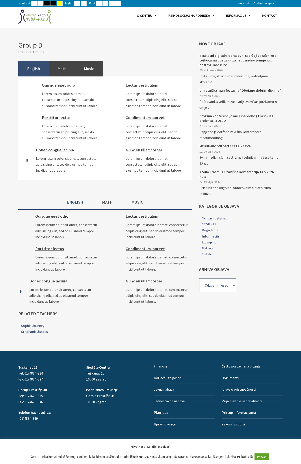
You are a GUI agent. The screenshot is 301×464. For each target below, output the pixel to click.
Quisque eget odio (58, 85)
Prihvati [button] (261, 457)
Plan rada (161, 412)
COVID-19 (209, 224)
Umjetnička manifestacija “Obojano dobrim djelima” (240, 90)
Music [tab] (89, 68)
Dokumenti (230, 378)
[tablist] (105, 68)
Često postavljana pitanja (241, 366)
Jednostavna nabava (169, 401)
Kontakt (269, 15)
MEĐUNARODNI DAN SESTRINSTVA (225, 146)
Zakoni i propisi (233, 424)
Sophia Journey (32, 325)
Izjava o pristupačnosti (239, 389)
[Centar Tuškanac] (34, 16)
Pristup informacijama (239, 412)
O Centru (144, 15)
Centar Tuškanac (214, 218)
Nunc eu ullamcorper (144, 149)
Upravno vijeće (165, 424)
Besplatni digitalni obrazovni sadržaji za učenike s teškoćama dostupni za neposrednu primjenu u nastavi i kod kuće (237, 60)
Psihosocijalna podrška (189, 15)
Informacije (236, 15)
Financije (160, 366)
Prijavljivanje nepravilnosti (242, 401)
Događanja (210, 230)
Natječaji (208, 248)
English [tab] (33, 68)
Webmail (243, 3)
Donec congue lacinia (55, 149)
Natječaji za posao (167, 378)
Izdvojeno (209, 242)
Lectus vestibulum (142, 85)
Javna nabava (164, 389)
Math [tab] (62, 68)
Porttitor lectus (56, 117)
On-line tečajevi (263, 3)
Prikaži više (245, 457)
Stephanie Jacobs (34, 331)
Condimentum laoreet (145, 117)
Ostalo (207, 254)
